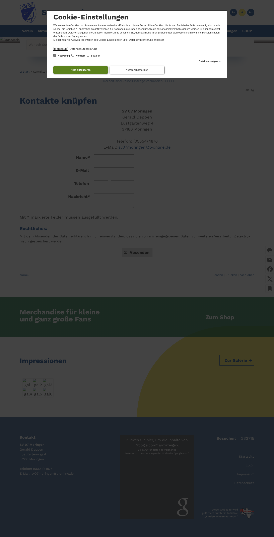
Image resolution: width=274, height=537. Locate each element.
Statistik (95, 55)
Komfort (80, 55)
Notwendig (63, 55)
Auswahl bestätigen (137, 70)
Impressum (60, 48)
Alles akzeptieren (80, 70)
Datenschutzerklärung (83, 48)
